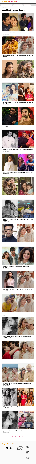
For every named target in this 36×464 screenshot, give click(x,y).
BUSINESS (32, 3)
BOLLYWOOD (10, 3)
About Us (18, 445)
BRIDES (27, 3)
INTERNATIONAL (19, 3)
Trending (27, 446)
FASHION (29, 3)
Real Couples (28, 456)
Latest (27, 445)
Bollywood (27, 447)
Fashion (27, 453)
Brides (27, 452)
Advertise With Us (19, 446)
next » (23, 436)
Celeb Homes (28, 457)
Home (3, 7)
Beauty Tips (27, 458)
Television (27, 448)
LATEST (4, 3)
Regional (27, 451)
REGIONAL (23, 3)
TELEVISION (14, 3)
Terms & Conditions (20, 449)
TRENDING (6, 3)
